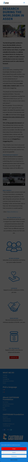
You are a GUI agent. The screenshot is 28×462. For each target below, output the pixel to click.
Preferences (14, 456)
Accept (14, 448)
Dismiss (14, 452)
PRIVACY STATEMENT (14, 459)
